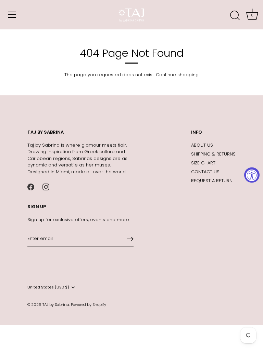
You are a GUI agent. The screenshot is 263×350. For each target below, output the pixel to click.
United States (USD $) (48, 287)
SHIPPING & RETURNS (213, 154)
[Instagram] (45, 186)
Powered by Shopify (88, 304)
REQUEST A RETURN (212, 180)
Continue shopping (177, 74)
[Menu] (12, 14)
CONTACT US (205, 172)
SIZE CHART (203, 163)
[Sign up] (130, 238)
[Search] (234, 15)
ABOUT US (202, 145)
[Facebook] (30, 186)
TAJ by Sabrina (55, 304)
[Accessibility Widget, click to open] (252, 175)
